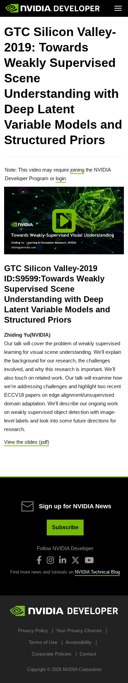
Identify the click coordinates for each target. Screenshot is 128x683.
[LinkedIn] (62, 560)
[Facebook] (39, 560)
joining (77, 170)
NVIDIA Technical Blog (97, 572)
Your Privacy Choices (79, 630)
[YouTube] (89, 560)
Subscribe (65, 527)
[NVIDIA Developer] (53, 8)
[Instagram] (50, 560)
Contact (88, 654)
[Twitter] (75, 560)
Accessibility (78, 642)
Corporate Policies (51, 654)
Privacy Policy (33, 630)
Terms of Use (43, 642)
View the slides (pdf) (26, 442)
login (61, 178)
